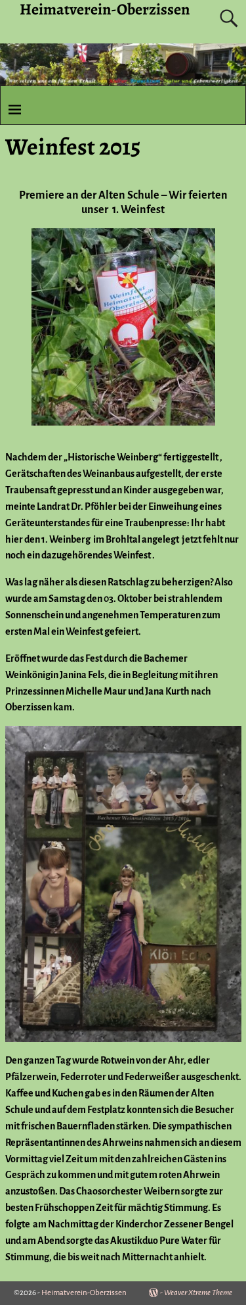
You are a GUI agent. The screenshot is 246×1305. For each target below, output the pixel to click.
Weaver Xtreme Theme (198, 1293)
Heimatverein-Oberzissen (84, 1293)
